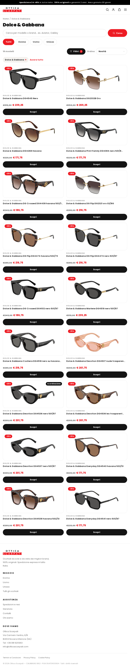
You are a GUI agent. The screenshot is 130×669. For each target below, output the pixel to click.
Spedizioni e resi (11, 604)
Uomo (36, 41)
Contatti (7, 613)
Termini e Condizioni (12, 657)
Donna (22, 41)
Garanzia (7, 608)
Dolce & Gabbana (15, 59)
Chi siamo (8, 617)
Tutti (8, 41)
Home (6, 18)
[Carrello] (119, 9)
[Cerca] (107, 9)
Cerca (119, 33)
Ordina (91, 51)
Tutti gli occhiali (10, 591)
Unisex (50, 41)
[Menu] (125, 9)
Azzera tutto (36, 59)
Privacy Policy (30, 657)
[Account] (113, 9)
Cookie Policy (44, 657)
